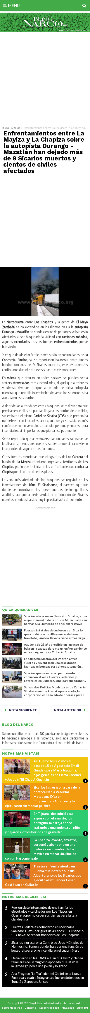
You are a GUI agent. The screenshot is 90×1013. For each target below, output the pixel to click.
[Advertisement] (45, 78)
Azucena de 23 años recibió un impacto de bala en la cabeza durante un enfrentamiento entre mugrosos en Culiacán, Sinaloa (55, 648)
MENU (13, 5)
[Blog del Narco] (45, 30)
